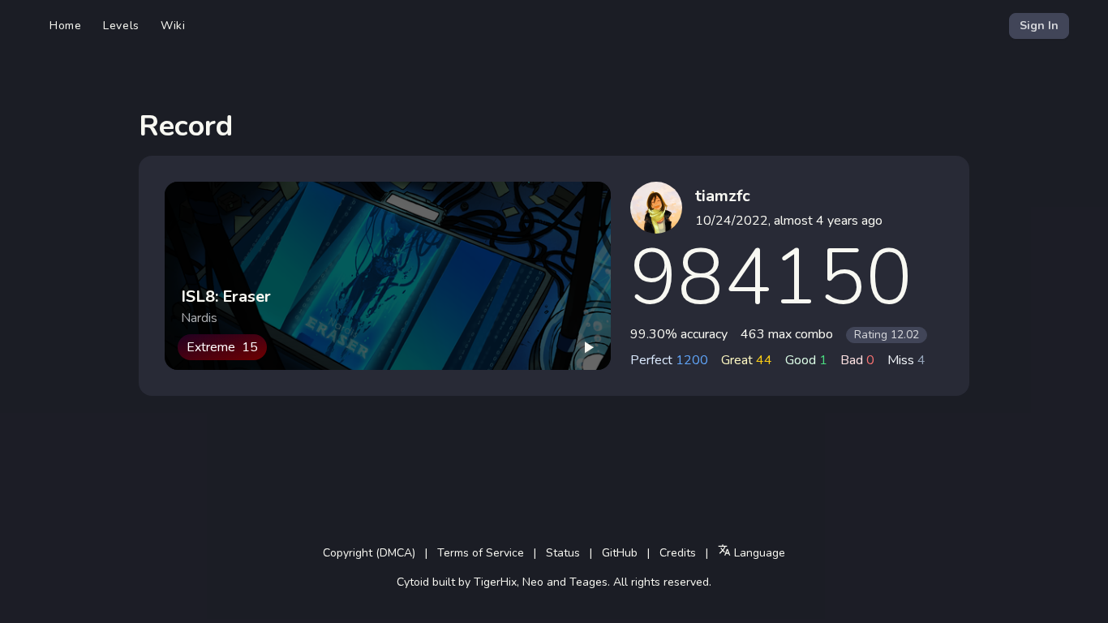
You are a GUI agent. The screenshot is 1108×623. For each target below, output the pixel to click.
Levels (121, 25)
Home (65, 25)
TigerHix (495, 582)
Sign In (1039, 25)
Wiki (173, 25)
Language (758, 553)
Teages (588, 582)
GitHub (620, 553)
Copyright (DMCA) (369, 553)
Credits (677, 553)
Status (563, 553)
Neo (532, 582)
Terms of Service (480, 553)
